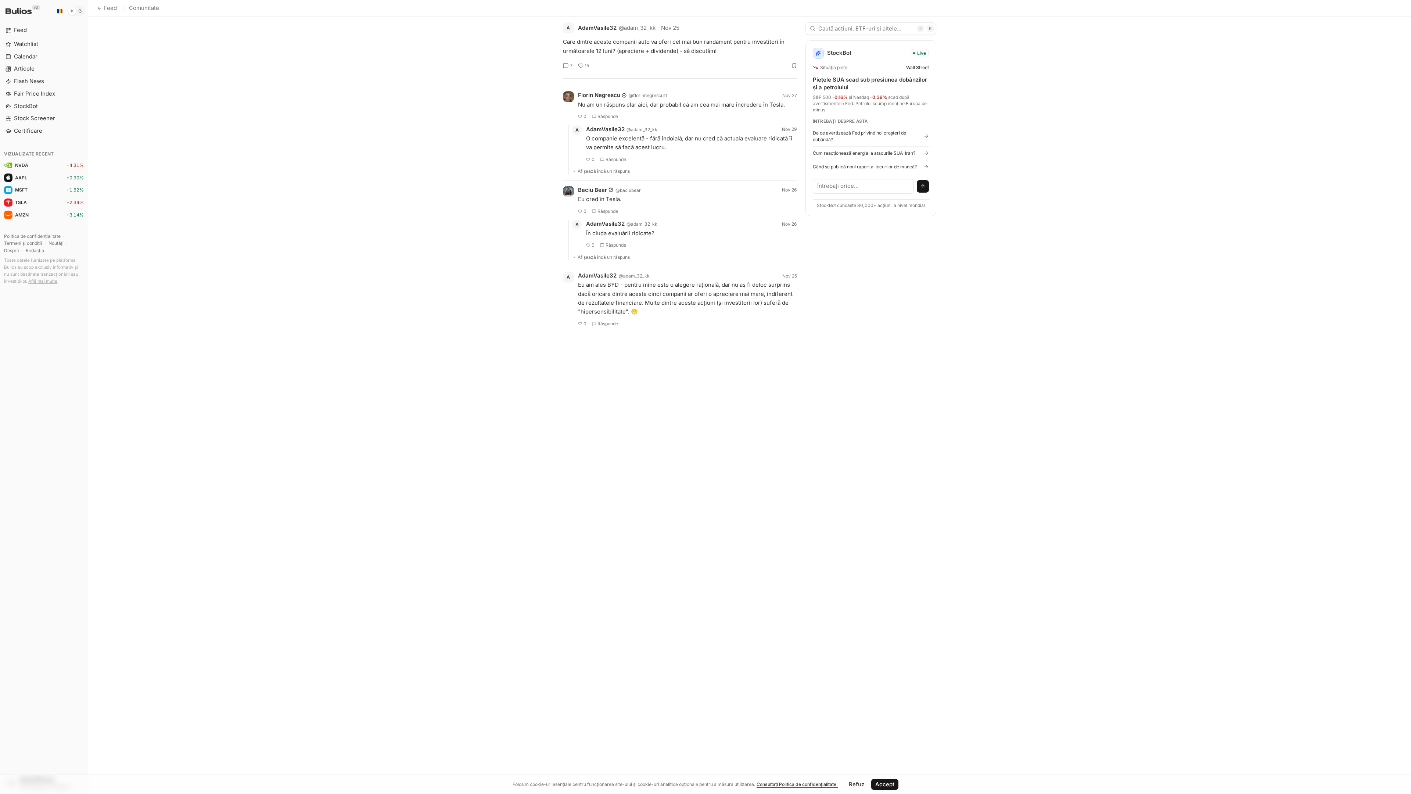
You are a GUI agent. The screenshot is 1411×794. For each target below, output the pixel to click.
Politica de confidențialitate (32, 236)
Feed (110, 7)
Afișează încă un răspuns (604, 171)
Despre (11, 250)
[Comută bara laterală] (88, 397)
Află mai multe (42, 281)
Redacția (35, 250)
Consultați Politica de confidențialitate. (797, 784)
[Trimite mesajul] (923, 186)
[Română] (59, 11)
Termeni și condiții (23, 243)
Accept (884, 784)
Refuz (856, 784)
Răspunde (607, 116)
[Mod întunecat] (76, 11)
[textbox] (863, 186)
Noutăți (56, 243)
